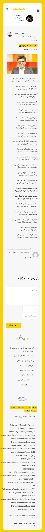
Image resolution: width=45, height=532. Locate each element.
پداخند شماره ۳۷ (28, 356)
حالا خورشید (20, 407)
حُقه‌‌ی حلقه (30, 375)
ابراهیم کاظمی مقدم (28, 351)
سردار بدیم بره (29, 370)
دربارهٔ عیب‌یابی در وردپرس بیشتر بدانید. (24, 524)
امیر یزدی (20, 380)
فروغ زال (23, 375)
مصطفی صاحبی (18, 33)
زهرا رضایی (20, 361)
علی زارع (21, 370)
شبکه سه (27, 411)
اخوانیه (34, 407)
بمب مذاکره (30, 384)
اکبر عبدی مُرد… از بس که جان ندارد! (22, 348)
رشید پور (12, 407)
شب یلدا (34, 411)
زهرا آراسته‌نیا (22, 366)
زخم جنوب (30, 365)
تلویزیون (28, 407)
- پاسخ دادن (12, 252)
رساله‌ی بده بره (29, 360)
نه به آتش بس (29, 379)
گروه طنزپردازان (18, 356)
